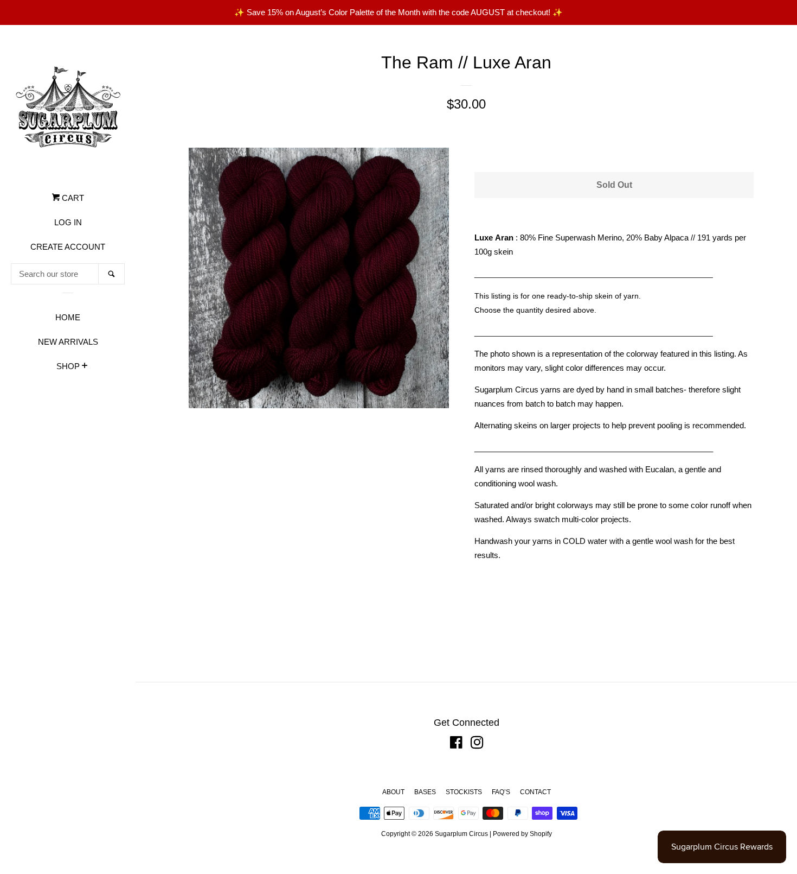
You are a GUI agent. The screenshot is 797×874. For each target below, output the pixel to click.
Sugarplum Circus (461, 834)
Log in (68, 222)
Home (67, 317)
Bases (425, 792)
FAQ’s (501, 792)
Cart (72, 197)
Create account (67, 246)
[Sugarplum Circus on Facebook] (456, 744)
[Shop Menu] (85, 367)
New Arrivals (68, 341)
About (393, 792)
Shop (68, 366)
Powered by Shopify (522, 834)
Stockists (464, 792)
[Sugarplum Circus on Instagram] (477, 744)
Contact (535, 792)
